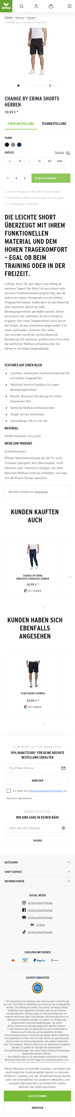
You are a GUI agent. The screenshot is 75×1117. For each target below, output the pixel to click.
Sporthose (41, 491)
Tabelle (59, 152)
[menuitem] (69, 6)
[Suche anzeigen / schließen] (21, 6)
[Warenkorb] (51, 6)
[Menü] (69, 6)
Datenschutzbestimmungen (45, 790)
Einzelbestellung (21, 124)
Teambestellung (54, 124)
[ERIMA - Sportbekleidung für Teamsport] (6, 9)
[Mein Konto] (36, 6)
